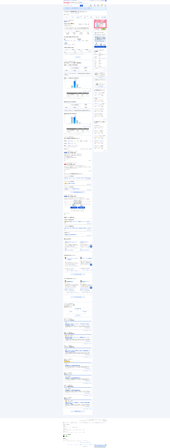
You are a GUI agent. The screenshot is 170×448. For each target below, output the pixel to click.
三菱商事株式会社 (70, 281)
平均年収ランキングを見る (87, 91)
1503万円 (102, 95)
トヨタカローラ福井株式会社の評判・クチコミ (85, 422)
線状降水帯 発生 (103, 0)
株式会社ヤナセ (67, 360)
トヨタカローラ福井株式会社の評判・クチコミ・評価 (70, 151)
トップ (66, 17)
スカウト (102, 6)
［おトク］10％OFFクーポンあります (84, 3)
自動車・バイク (76, 422)
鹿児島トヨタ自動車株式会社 (69, 333)
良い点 (72, 145)
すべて (66, 40)
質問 (91, 17)
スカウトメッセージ (65, 427)
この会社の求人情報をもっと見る (87, 330)
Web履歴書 (73, 427)
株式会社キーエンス (85, 281)
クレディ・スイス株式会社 (87, 258)
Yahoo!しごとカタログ (67, 422)
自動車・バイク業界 (66, 14)
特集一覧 (98, 6)
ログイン (76, 3)
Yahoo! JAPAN (92, 0)
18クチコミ (72, 13)
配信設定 (76, 427)
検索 (105, 0)
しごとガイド (76, 432)
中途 (74, 143)
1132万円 (102, 101)
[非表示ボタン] (105, 444)
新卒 (72, 143)
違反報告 (90, 160)
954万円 (102, 116)
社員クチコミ (79, 17)
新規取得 (81, 2)
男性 (68, 40)
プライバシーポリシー (69, 444)
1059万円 (102, 106)
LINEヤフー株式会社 (65, 439)
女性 (71, 40)
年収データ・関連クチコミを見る (72, 270)
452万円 (102, 148)
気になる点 (76, 145)
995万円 (102, 111)
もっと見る (104, 150)
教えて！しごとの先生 (65, 432)
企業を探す (90, 6)
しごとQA (94, 6)
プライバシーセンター (76, 444)
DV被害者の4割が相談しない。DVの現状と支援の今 (70, 0)
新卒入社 (69, 44)
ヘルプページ (100, 419)
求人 (72, 17)
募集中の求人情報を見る (70, 289)
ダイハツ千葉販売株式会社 (69, 386)
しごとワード (80, 432)
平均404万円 (77, 13)
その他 (74, 40)
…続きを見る (72, 246)
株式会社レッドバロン (68, 374)
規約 (81, 444)
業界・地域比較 (104, 17)
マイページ (105, 6)
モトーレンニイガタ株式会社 (69, 320)
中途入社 (73, 44)
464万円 (102, 143)
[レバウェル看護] (100, 29)
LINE (68, 436)
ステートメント (86, 444)
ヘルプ (95, 0)
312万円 (102, 133)
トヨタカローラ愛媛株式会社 (69, 346)
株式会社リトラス (67, 398)
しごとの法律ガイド (71, 432)
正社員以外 (86, 40)
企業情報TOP (72, 422)
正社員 (83, 40)
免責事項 (90, 444)
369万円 (102, 138)
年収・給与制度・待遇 (72, 152)
